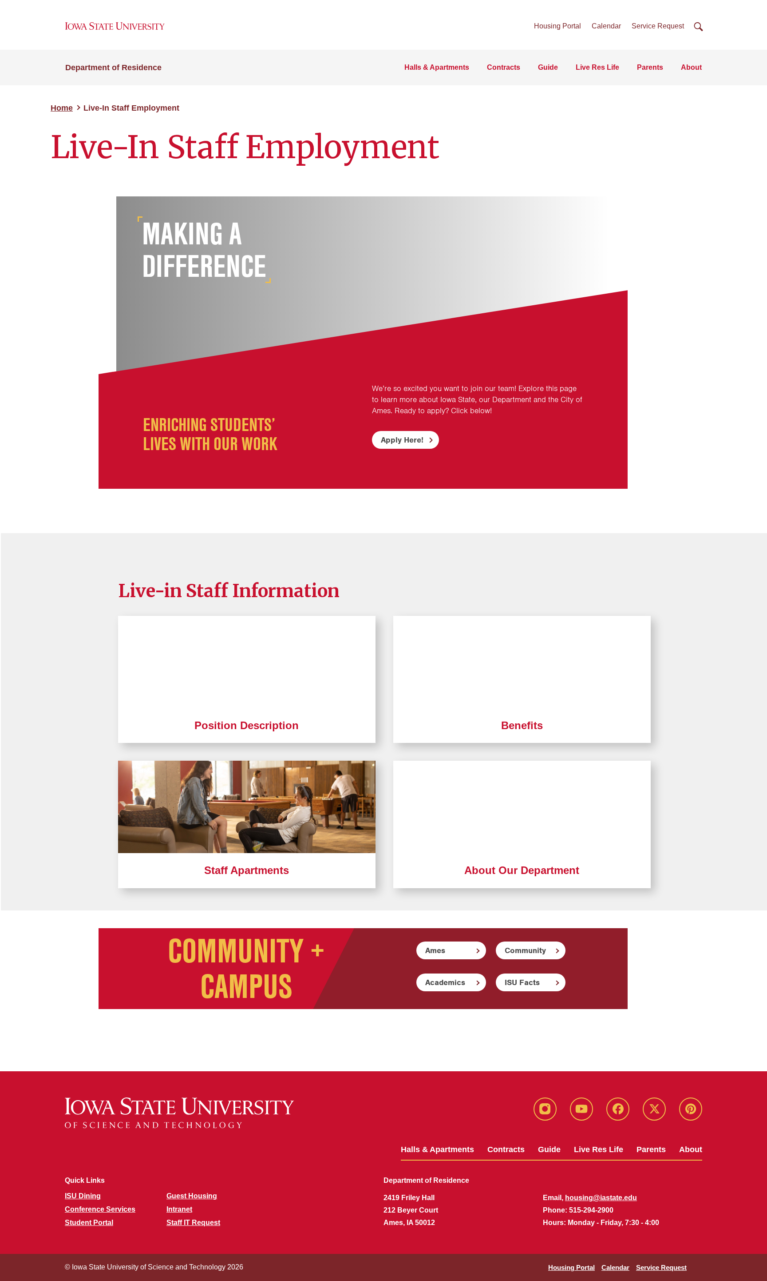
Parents (650, 67)
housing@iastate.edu (601, 1197)
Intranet (179, 1209)
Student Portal (89, 1222)
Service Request (658, 26)
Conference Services (100, 1209)
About (691, 67)
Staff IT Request (193, 1222)
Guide (548, 67)
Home (62, 108)
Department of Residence (113, 67)
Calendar (606, 26)
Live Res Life (597, 67)
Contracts (503, 67)
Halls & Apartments (436, 67)
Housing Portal (557, 26)
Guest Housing (191, 1196)
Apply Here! (402, 440)
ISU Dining (83, 1196)
